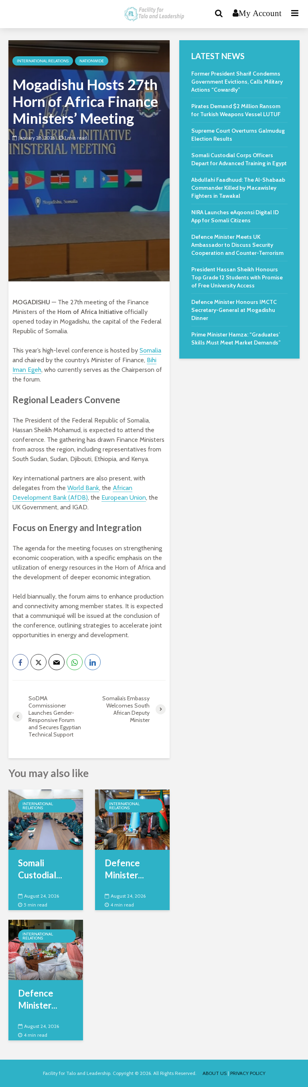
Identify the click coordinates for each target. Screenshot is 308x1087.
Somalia (150, 350)
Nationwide (91, 61)
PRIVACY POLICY (247, 1073)
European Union (123, 497)
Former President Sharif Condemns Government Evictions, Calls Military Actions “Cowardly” (237, 81)
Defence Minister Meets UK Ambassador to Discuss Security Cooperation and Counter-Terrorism (237, 244)
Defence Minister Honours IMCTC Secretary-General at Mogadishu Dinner (234, 310)
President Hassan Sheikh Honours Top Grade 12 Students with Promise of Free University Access (237, 277)
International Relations (43, 61)
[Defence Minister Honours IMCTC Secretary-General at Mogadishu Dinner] (45, 949)
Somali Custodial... (40, 868)
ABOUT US (215, 1073)
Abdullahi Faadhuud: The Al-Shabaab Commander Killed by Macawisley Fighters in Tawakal (238, 187)
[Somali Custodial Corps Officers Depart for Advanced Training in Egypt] (45, 819)
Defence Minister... (124, 868)
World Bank (83, 488)
